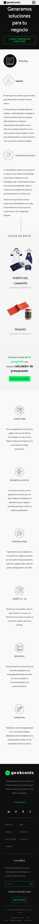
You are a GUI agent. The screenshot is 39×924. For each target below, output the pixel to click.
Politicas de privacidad (17, 918)
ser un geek (19, 900)
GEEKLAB (8, 832)
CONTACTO (24, 839)
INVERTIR (8, 846)
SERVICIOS (9, 825)
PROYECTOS (24, 832)
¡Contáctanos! (19, 802)
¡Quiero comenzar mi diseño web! (19, 40)
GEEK (21, 825)
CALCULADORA (10, 839)
